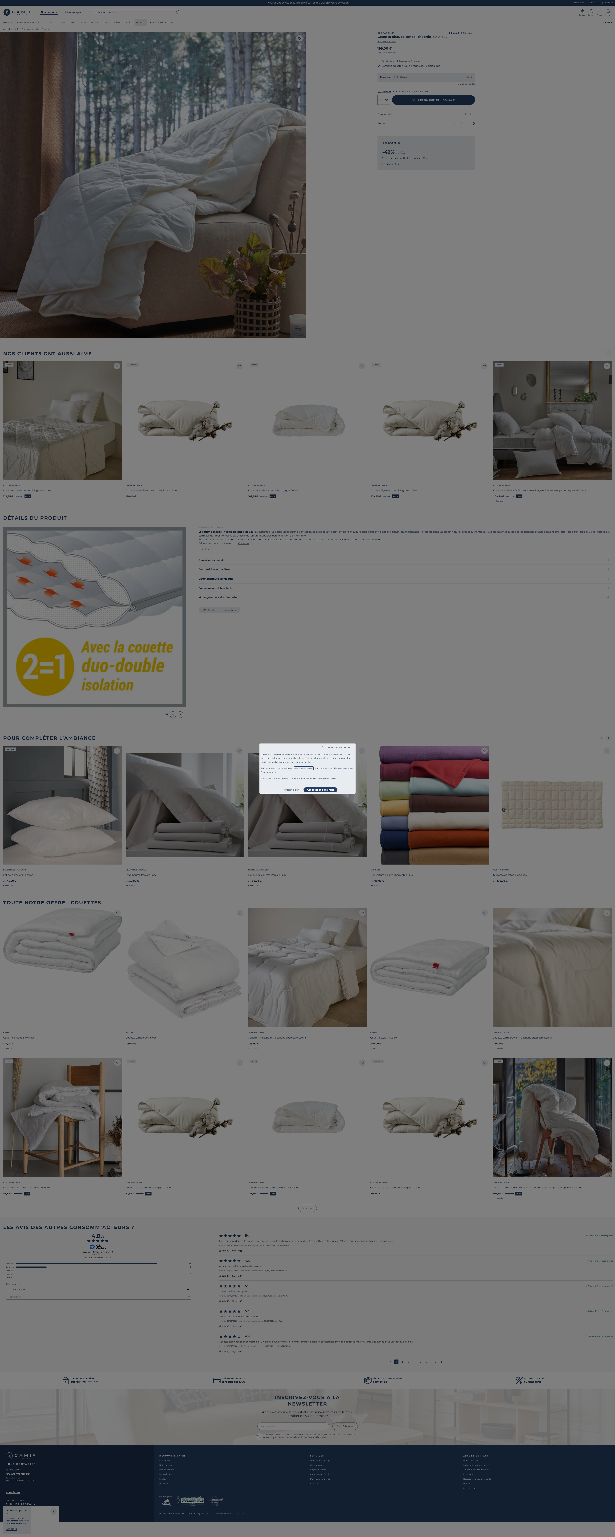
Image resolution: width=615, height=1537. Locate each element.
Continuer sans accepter (336, 747)
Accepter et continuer (320, 789)
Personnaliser (291, 789)
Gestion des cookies (303, 768)
